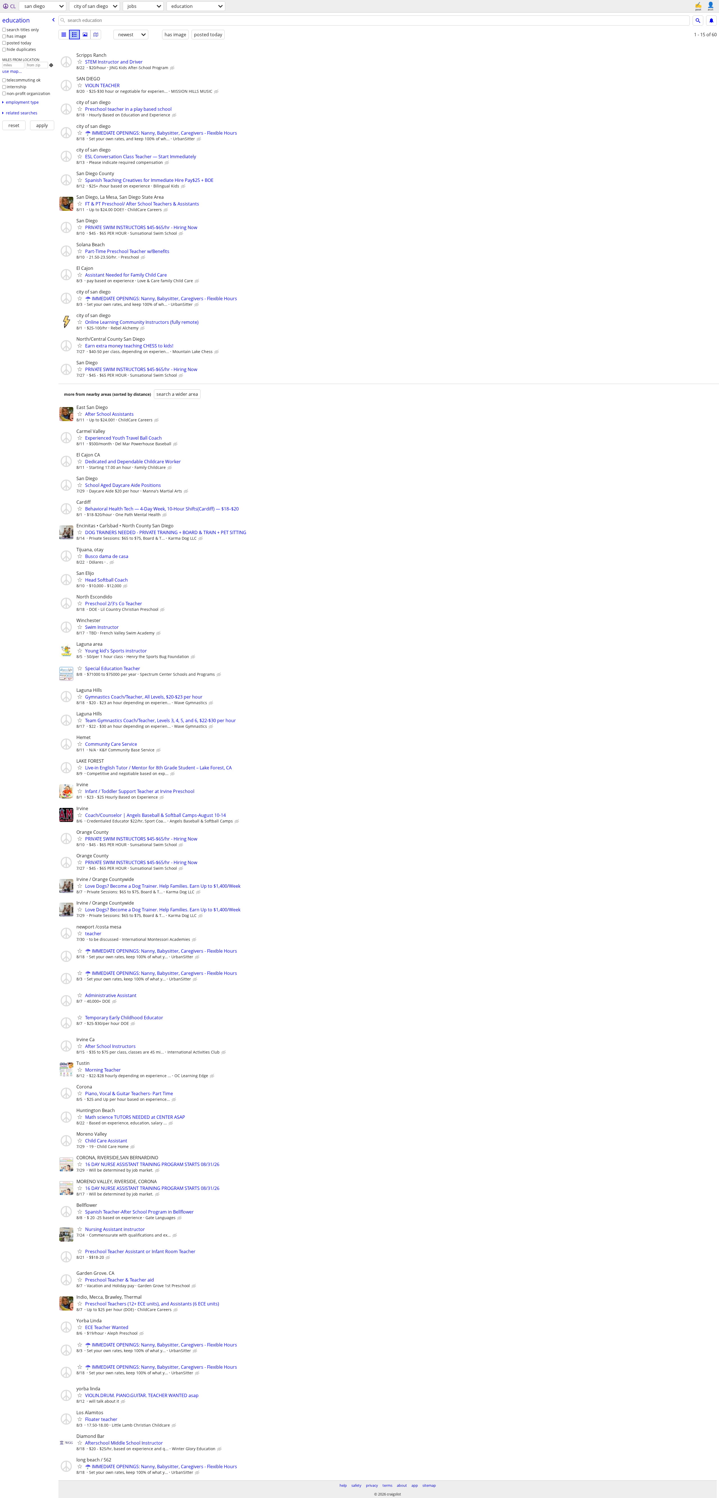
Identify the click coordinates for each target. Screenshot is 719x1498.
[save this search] (711, 20)
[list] (63, 34)
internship (16, 86)
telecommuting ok (23, 80)
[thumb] (74, 34)
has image (16, 36)
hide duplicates (21, 49)
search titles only (23, 29)
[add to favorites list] (79, 61)
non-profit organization (28, 93)
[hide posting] (172, 68)
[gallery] (85, 34)
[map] (95, 34)
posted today (19, 43)
